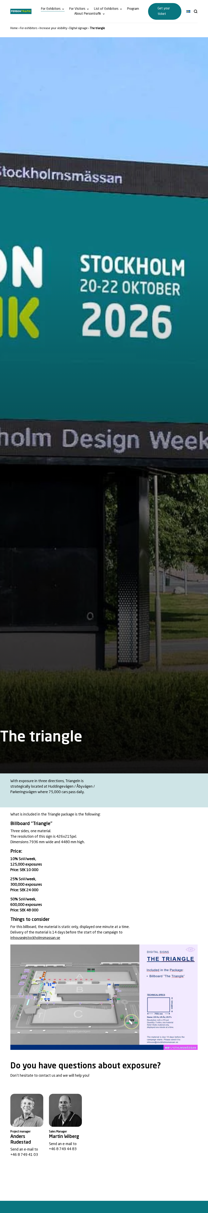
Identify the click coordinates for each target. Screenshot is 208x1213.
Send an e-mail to (24, 1149)
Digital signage (78, 28)
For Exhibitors (51, 9)
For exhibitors (28, 28)
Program (133, 9)
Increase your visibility (53, 28)
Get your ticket (164, 11)
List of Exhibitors (106, 9)
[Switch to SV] (188, 11)
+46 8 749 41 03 (24, 1155)
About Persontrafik (87, 13)
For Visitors (77, 9)
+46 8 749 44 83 (63, 1149)
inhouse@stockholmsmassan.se (35, 938)
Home (14, 28)
